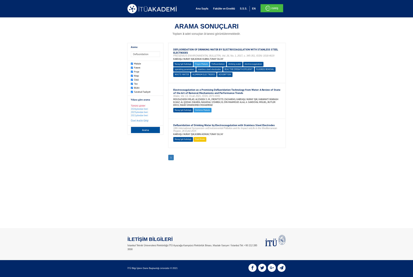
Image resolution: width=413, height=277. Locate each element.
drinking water (234, 64)
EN (254, 8)
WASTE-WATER (182, 74)
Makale (137, 63)
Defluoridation (218, 64)
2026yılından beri (139, 108)
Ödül (136, 79)
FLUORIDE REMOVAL (265, 69)
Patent (137, 67)
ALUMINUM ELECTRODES (203, 74)
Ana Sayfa (202, 8)
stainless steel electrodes (209, 69)
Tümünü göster (138, 105)
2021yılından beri (139, 115)
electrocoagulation (253, 64)
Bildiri (137, 87)
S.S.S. (243, 8)
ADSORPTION (225, 74)
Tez (136, 83)
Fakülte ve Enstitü (224, 8)
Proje (136, 71)
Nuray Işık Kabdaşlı (183, 64)
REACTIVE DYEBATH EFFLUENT (239, 69)
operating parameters (184, 69)
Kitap (136, 75)
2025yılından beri (139, 112)
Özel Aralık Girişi (139, 120)
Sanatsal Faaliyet (142, 91)
